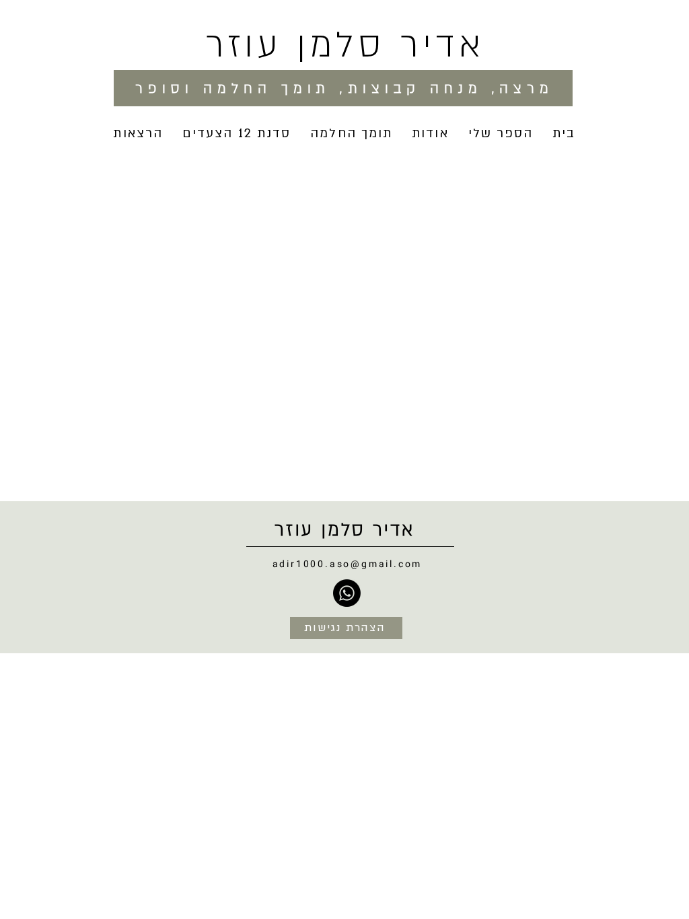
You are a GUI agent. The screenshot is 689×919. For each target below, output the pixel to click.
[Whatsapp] (347, 593)
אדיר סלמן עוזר (345, 45)
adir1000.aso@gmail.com (348, 564)
